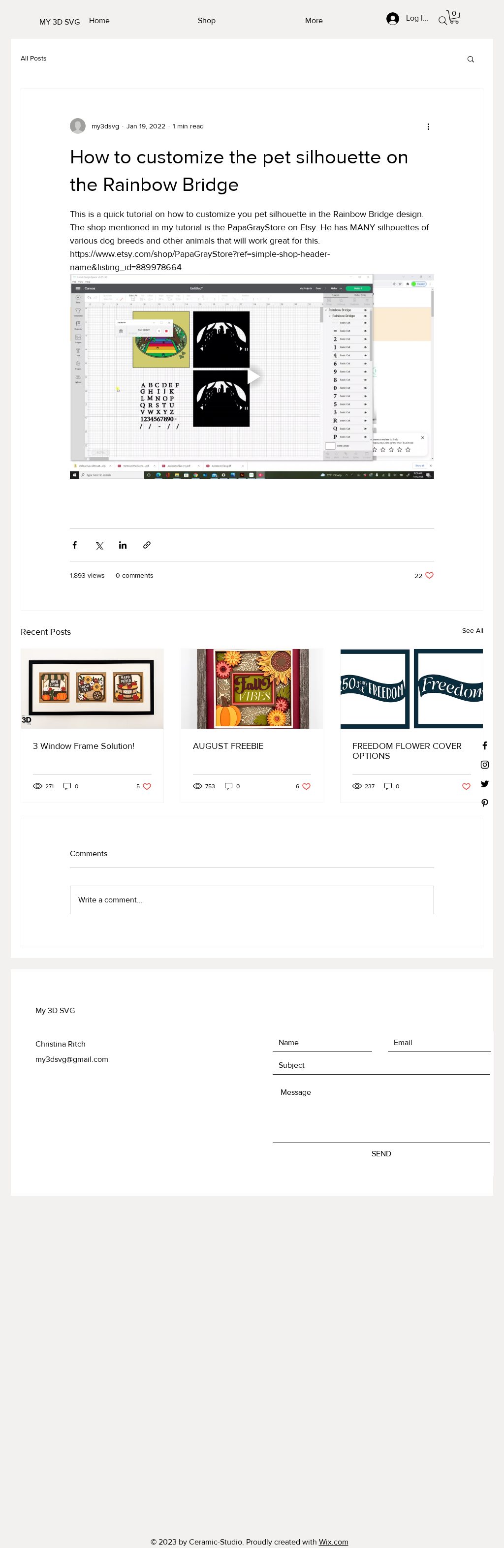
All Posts (34, 58)
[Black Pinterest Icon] (484, 803)
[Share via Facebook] (74, 545)
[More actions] (428, 126)
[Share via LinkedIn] (122, 545)
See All (472, 630)
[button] (454, 17)
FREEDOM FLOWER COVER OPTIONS (407, 751)
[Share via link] (147, 545)
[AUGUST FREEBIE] (252, 689)
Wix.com (333, 1542)
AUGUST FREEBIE (228, 746)
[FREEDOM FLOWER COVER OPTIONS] (412, 689)
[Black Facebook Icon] (484, 745)
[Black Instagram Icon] (484, 764)
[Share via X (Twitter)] (98, 545)
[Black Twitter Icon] (484, 783)
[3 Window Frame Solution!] (92, 689)
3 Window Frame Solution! (83, 746)
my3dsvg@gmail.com (71, 1059)
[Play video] (252, 376)
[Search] (442, 20)
